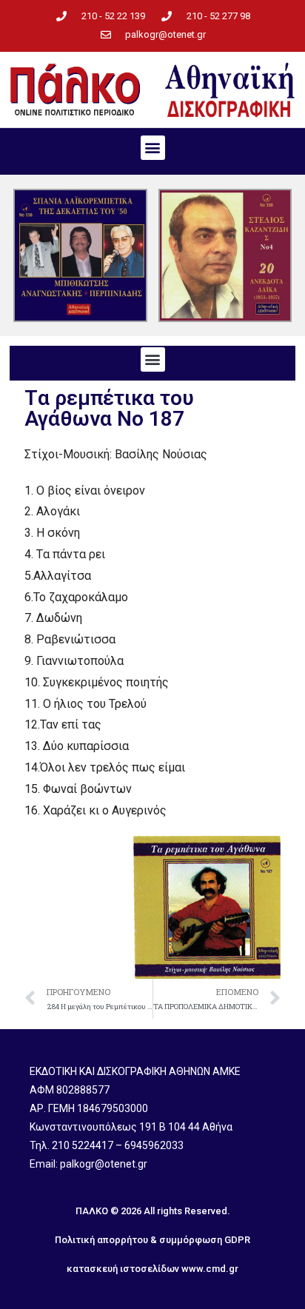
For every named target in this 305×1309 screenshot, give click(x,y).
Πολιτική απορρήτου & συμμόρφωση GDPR (152, 1239)
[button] (153, 147)
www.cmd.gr (209, 1268)
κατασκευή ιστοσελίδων (123, 1268)
